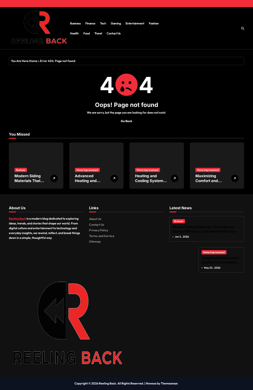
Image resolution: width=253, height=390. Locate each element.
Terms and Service (101, 236)
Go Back (126, 121)
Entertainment (135, 23)
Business (75, 23)
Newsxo (151, 383)
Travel (98, 33)
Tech (103, 23)
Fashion (154, 23)
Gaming (116, 23)
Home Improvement (87, 169)
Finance (90, 23)
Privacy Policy (98, 230)
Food (86, 33)
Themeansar (169, 383)
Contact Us (113, 33)
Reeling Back (17, 218)
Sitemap (94, 241)
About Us (95, 219)
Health (74, 33)
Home (33, 61)
